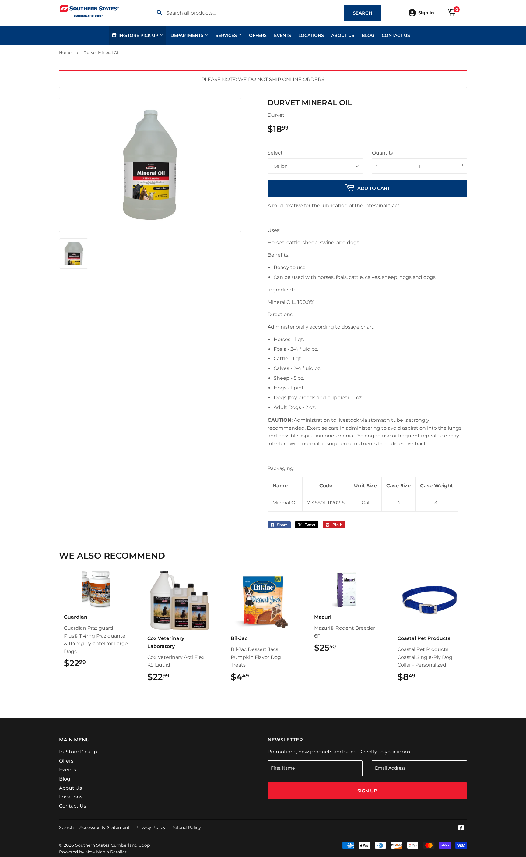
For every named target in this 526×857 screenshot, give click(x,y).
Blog (368, 35)
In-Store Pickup (78, 752)
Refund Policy (186, 827)
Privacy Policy (150, 827)
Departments (187, 35)
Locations (311, 35)
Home (65, 52)
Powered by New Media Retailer (93, 851)
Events (282, 35)
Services (227, 35)
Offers (258, 35)
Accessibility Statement (104, 827)
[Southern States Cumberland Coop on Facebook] (461, 828)
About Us (342, 35)
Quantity (382, 153)
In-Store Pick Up (138, 35)
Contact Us (396, 35)
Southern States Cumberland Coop (112, 845)
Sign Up (367, 791)
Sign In (426, 12)
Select (275, 153)
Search (367, 13)
